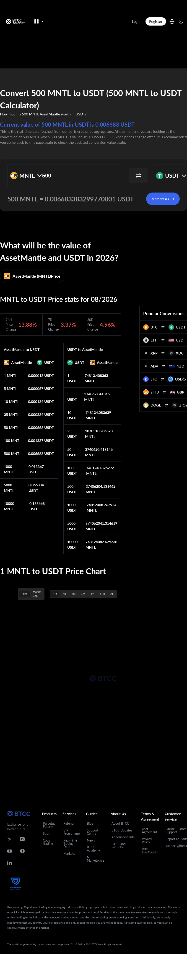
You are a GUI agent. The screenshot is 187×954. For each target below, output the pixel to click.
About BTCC (120, 823)
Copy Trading (48, 841)
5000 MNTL (9, 488)
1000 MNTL (9, 469)
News (91, 840)
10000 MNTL (9, 506)
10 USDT (72, 415)
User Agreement (149, 830)
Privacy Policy (147, 840)
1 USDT (72, 378)
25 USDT (72, 433)
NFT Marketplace (95, 858)
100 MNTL (12, 440)
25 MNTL (11, 414)
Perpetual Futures (49, 825)
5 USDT (72, 396)
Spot (46, 833)
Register (155, 21)
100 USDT (72, 470)
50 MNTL (11, 427)
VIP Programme (71, 831)
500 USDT (72, 489)
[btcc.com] (15, 21)
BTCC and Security (119, 845)
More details (160, 199)
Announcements (123, 837)
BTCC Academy (93, 848)
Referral (68, 823)
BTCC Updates (122, 830)
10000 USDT (72, 544)
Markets (69, 853)
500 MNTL (12, 453)
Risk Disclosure (149, 850)
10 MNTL (11, 401)
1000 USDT (72, 507)
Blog (90, 823)
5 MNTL (10, 388)
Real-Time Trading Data (70, 843)
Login (136, 21)
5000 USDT (72, 526)
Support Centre (92, 831)
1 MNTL (10, 375)
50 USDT (72, 452)
